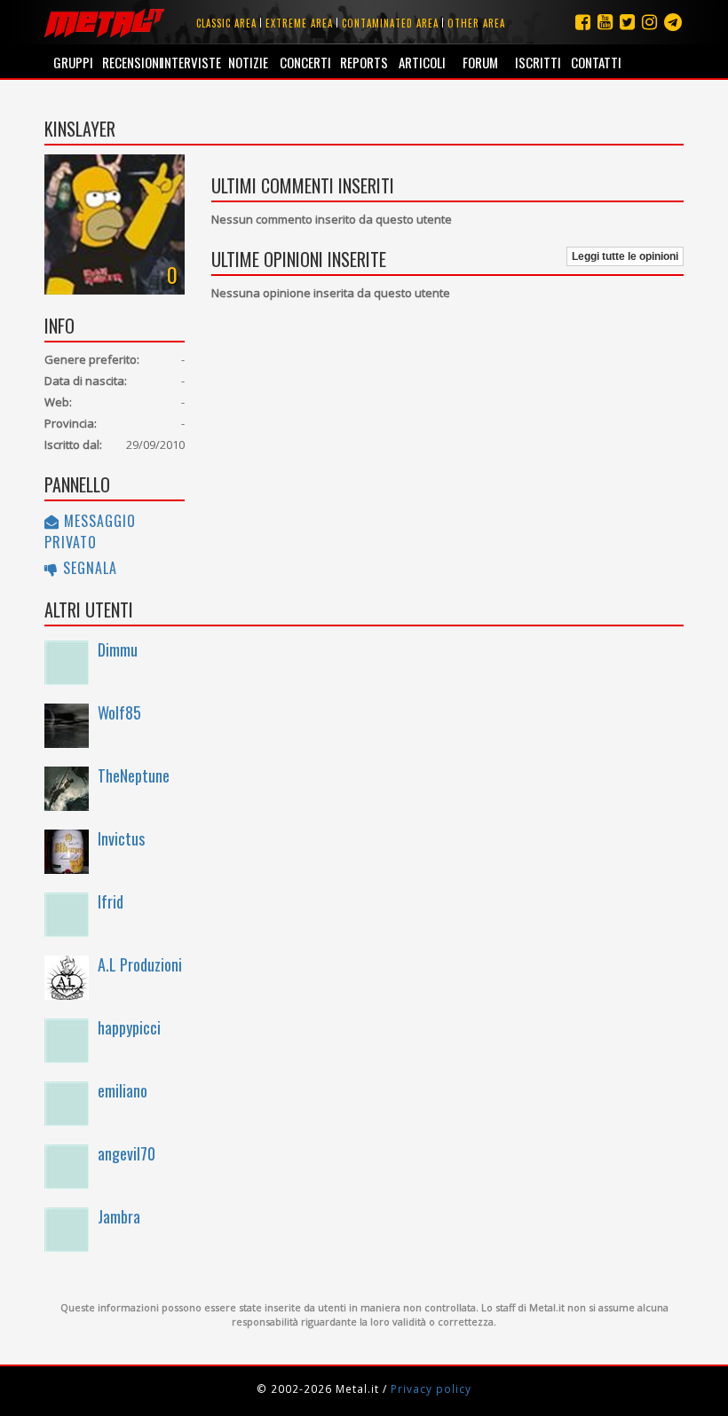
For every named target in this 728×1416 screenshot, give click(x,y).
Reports (364, 62)
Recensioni (131, 62)
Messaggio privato (90, 531)
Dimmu (118, 649)
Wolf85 (119, 712)
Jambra (119, 1216)
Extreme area (299, 23)
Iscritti (538, 62)
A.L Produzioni (140, 964)
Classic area (226, 23)
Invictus (121, 838)
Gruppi (73, 62)
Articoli (422, 62)
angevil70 (126, 1153)
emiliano (122, 1090)
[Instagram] (673, 22)
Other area (476, 23)
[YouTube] (605, 22)
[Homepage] (104, 22)
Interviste (189, 62)
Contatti (596, 62)
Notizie (248, 62)
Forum (480, 62)
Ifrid (110, 901)
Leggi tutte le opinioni (625, 256)
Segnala (88, 567)
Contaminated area (390, 23)
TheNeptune (134, 775)
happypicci (129, 1027)
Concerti (305, 62)
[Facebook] (582, 22)
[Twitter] (627, 22)
